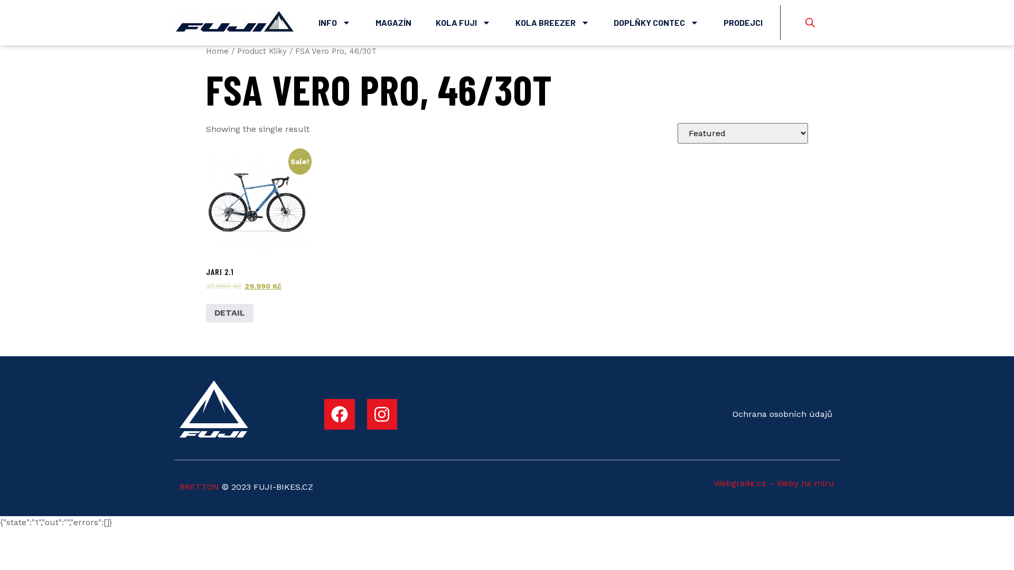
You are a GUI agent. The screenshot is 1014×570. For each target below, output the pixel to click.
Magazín (393, 22)
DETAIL (229, 313)
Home (217, 51)
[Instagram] (382, 414)
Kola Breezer (545, 22)
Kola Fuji (456, 22)
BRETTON (199, 487)
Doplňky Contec (649, 22)
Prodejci (743, 22)
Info (327, 22)
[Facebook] (339, 414)
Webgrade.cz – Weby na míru (774, 483)
